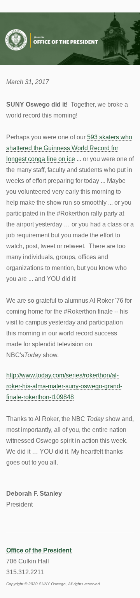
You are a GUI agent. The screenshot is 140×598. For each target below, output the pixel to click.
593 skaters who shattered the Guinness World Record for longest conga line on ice (69, 148)
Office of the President (39, 550)
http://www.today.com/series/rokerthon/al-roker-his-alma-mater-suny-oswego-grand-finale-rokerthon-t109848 (64, 386)
